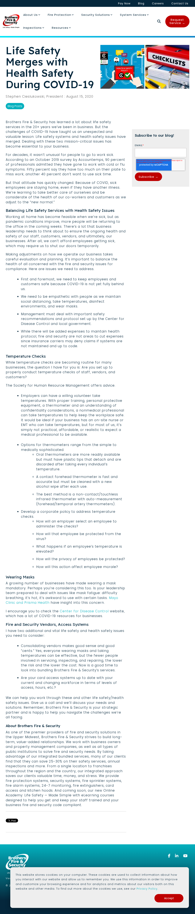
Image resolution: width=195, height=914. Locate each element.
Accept (169, 898)
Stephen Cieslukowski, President (35, 96)
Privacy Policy (147, 889)
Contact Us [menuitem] (179, 3)
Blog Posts (15, 106)
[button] (169, 856)
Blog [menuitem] (141, 3)
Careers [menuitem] (158, 3)
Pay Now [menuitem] (124, 3)
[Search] (159, 21)
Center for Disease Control (84, 611)
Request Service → (177, 21)
